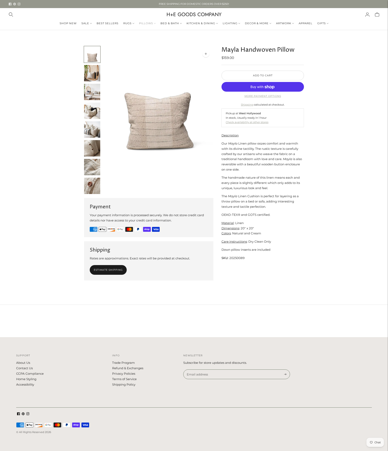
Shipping (247, 104)
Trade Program (123, 363)
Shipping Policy (123, 384)
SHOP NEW (68, 23)
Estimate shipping (108, 269)
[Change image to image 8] (92, 186)
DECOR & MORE (257, 23)
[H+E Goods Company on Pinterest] (14, 4)
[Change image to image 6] (92, 148)
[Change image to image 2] (92, 73)
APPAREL (305, 23)
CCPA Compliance (30, 373)
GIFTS (321, 23)
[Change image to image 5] (92, 129)
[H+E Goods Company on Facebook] (10, 4)
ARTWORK (283, 23)
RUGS (127, 23)
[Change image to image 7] (92, 167)
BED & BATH (169, 23)
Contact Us (24, 368)
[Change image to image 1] (92, 54)
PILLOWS (146, 23)
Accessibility (25, 384)
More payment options (263, 96)
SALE (85, 23)
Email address (196, 369)
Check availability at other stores (247, 122)
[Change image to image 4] (92, 111)
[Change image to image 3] (92, 92)
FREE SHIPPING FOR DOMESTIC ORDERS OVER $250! (194, 3)
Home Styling (26, 379)
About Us (23, 363)
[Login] (367, 14)
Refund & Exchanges (127, 368)
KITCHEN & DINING (201, 23)
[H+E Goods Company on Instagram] (19, 4)
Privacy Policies (123, 373)
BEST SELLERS (107, 23)
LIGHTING (230, 23)
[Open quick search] (11, 14)
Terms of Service (124, 379)
